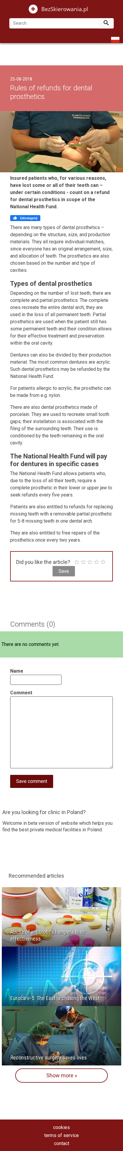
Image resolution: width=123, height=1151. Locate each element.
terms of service (61, 1135)
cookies (61, 1127)
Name (16, 671)
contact (61, 1143)
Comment (21, 693)
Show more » (61, 1075)
